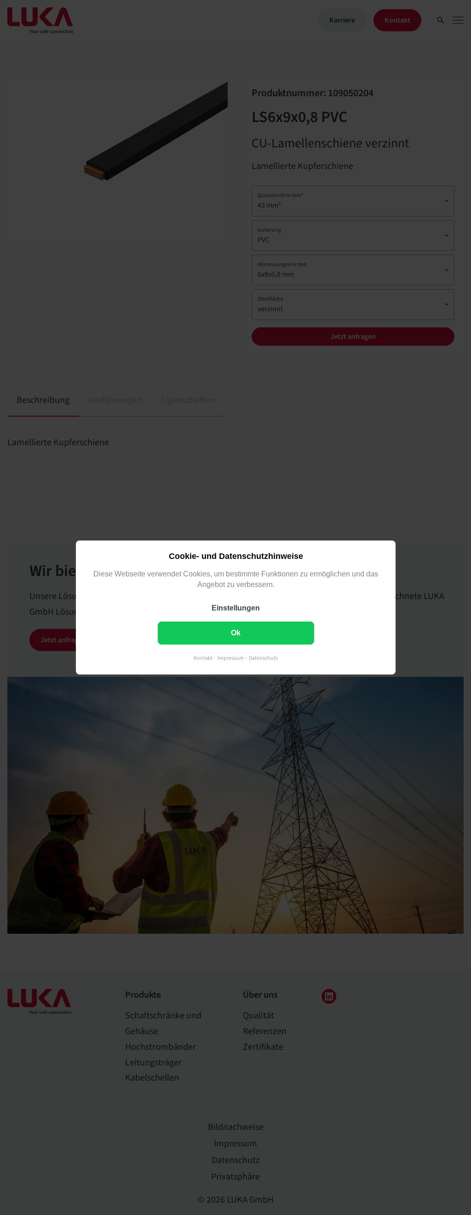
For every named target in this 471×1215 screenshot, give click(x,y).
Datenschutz (263, 658)
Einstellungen (236, 608)
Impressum (231, 658)
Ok (236, 633)
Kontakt (203, 658)
